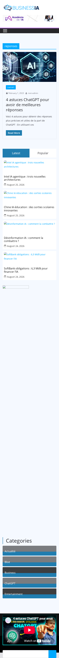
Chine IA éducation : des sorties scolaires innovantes (29, 209)
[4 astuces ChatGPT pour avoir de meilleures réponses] (29, 67)
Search (52, 654)
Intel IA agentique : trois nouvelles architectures (25, 178)
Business (10, 572)
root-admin (33, 93)
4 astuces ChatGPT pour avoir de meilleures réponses (27, 104)
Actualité (10, 551)
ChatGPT (10, 87)
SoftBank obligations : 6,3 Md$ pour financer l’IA (26, 270)
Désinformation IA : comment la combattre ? (23, 239)
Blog (7, 561)
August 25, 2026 (15, 184)
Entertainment (14, 593)
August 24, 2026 (15, 246)
